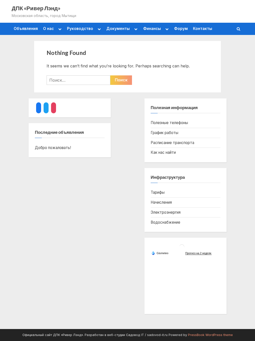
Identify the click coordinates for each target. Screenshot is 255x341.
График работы (164, 132)
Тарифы (158, 192)
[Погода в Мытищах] (182, 249)
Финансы (152, 28)
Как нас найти (163, 152)
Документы (118, 28)
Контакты (202, 28)
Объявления (26, 28)
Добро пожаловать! (53, 147)
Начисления (161, 202)
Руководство (80, 28)
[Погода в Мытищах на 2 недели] (198, 253)
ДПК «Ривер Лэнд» (36, 8)
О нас (48, 28)
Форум (181, 28)
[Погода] (160, 252)
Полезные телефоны (169, 122)
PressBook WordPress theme (210, 335)
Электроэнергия (166, 212)
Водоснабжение (165, 222)
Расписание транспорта (172, 142)
